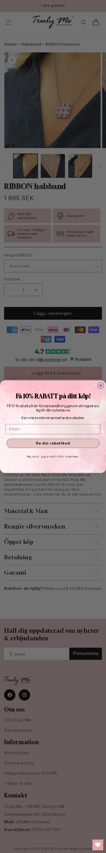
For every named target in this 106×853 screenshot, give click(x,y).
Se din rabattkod (53, 443)
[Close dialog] (101, 385)
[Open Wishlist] (97, 844)
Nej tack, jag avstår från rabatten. (53, 456)
